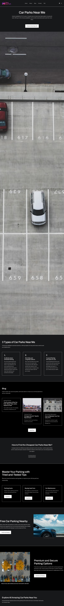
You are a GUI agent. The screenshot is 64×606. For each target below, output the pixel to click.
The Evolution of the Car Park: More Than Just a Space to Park (10, 404)
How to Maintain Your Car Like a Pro (52, 416)
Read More (32, 430)
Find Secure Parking (40, 575)
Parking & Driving (7, 400)
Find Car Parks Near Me (32, 26)
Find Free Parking (6, 532)
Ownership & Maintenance (50, 414)
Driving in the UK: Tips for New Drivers (31, 416)
